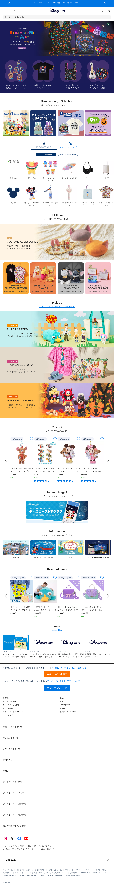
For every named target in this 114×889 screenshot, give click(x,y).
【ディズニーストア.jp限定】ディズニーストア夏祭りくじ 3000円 (21, 608)
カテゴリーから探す (10, 701)
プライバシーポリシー (73, 870)
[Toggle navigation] (6, 11)
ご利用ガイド (8, 760)
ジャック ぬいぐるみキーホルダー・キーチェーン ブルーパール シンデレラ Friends (21, 470)
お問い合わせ (8, 771)
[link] (5, 460)
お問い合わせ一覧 (55, 870)
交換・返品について (11, 749)
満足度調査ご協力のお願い (14, 826)
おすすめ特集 (8, 708)
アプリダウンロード (57, 688)
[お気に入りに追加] (31, 439)
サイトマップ (8, 715)
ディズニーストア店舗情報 (14, 804)
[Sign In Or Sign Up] (14, 11)
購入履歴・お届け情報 (12, 782)
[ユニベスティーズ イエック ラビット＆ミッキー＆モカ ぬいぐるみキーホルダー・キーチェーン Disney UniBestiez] (68, 452)
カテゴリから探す (46, 154)
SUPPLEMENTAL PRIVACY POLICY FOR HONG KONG (41, 875)
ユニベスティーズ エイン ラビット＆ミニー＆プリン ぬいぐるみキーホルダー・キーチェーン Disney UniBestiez (92, 470)
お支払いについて (10, 738)
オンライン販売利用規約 (13, 846)
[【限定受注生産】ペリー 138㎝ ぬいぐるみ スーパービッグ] (45, 591)
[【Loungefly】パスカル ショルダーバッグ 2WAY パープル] (68, 591)
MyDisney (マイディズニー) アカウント (20, 849)
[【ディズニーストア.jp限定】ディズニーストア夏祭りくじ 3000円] (21, 591)
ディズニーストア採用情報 (14, 815)
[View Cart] (109, 11)
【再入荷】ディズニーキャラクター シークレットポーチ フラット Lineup (45, 470)
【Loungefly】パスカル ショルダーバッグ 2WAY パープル (68, 608)
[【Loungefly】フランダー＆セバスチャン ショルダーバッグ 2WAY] (92, 591)
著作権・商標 (18, 873)
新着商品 (6, 698)
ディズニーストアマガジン (13, 712)
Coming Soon (65, 705)
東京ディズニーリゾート (69, 712)
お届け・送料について (12, 727)
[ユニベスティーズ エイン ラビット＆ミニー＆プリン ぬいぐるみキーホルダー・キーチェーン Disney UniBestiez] (92, 452)
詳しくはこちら (75, 3)
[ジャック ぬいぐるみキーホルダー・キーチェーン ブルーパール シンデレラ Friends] (21, 452)
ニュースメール (48, 849)
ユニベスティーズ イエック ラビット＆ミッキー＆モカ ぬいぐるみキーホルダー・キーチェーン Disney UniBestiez (68, 470)
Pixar (62, 701)
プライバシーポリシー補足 (96, 870)
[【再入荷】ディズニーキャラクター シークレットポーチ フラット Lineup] (45, 452)
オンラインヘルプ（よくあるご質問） (30, 870)
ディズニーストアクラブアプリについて (63, 681)
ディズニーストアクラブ (13, 793)
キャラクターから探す (68, 154)
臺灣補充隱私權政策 (73, 875)
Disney (62, 698)
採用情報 (73, 873)
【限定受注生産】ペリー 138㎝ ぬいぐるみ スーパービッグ (45, 608)
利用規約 (6, 873)
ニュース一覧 (8, 870)
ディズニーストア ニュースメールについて (69, 668)
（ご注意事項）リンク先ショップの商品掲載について (47, 873)
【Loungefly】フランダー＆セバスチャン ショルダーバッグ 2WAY (92, 608)
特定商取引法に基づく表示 (39, 846)
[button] (9, 3)
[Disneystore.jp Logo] (57, 10)
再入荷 (62, 708)
